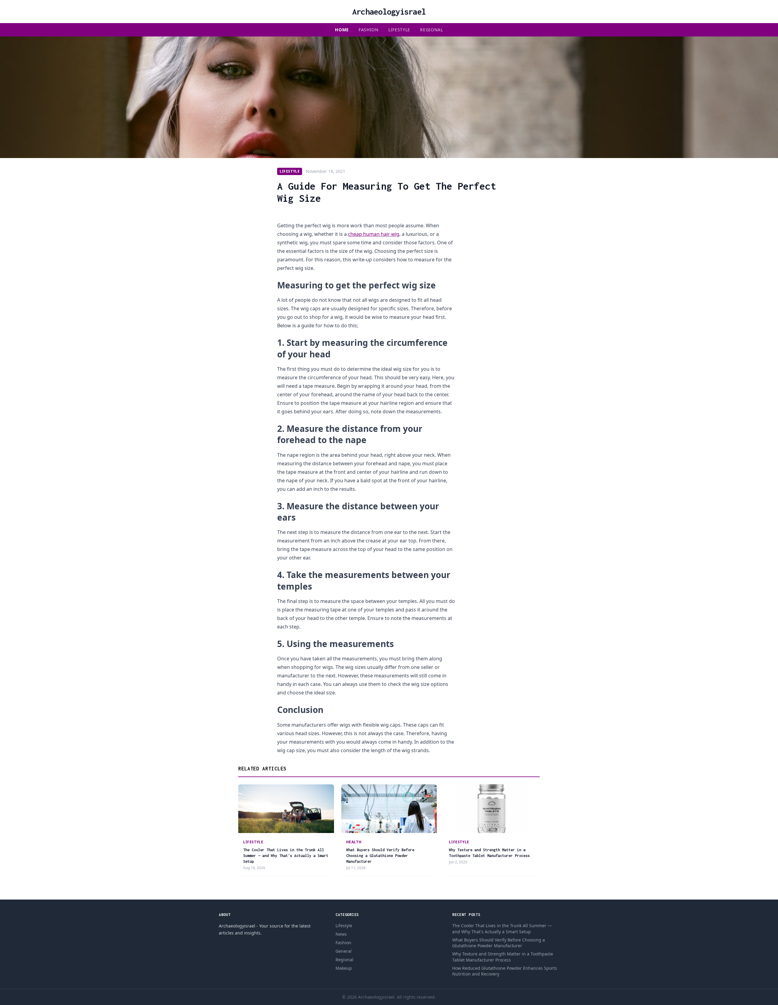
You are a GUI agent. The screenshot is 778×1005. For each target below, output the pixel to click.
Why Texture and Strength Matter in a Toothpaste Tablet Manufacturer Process (502, 956)
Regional (431, 30)
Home (342, 30)
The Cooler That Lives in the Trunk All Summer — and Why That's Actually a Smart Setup (285, 856)
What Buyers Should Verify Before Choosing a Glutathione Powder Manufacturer (380, 856)
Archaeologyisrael (389, 11)
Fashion (369, 30)
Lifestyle (399, 30)
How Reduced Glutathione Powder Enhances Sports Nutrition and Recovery (504, 971)
